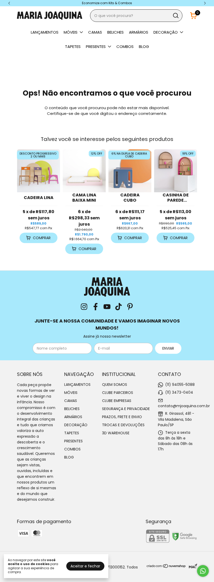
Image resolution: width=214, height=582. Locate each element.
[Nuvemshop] (166, 566)
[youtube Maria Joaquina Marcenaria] (107, 307)
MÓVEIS (71, 32)
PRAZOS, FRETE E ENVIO (122, 416)
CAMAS (95, 32)
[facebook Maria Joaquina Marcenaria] (95, 307)
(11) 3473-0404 (179, 392)
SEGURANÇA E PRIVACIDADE (126, 408)
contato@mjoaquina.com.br (184, 405)
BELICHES (115, 32)
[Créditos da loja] (191, 566)
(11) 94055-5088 (180, 384)
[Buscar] (175, 15)
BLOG (144, 46)
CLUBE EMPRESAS (116, 400)
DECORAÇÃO (165, 32)
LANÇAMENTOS (44, 32)
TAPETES (73, 46)
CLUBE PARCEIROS (117, 392)
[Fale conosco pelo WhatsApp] (203, 571)
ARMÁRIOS (138, 32)
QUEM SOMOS (114, 384)
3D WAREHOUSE (115, 433)
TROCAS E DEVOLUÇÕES (123, 425)
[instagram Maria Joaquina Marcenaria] (84, 307)
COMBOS (125, 46)
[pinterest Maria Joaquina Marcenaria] (130, 307)
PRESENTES (96, 46)
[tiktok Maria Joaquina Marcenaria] (118, 307)
